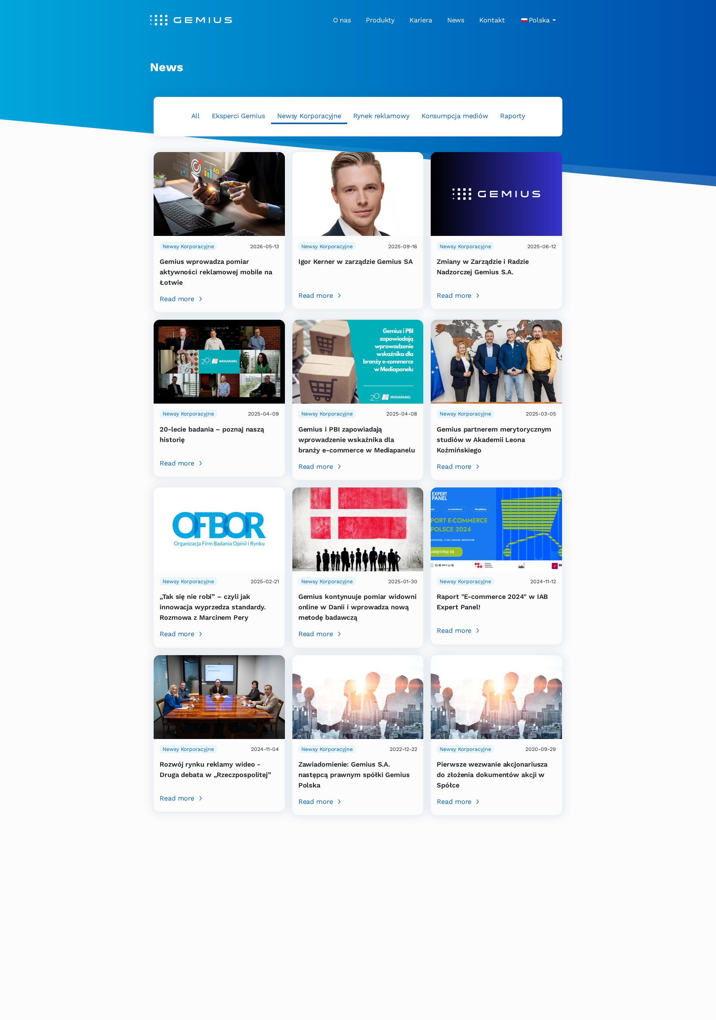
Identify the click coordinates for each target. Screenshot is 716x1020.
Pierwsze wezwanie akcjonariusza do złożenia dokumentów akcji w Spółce (492, 774)
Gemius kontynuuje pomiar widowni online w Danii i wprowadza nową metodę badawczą (357, 607)
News (456, 20)
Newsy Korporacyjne (309, 116)
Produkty (380, 20)
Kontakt (492, 20)
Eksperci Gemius (238, 116)
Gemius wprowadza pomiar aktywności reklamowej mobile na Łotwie (216, 272)
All (195, 116)
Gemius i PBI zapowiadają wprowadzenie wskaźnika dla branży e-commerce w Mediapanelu (356, 439)
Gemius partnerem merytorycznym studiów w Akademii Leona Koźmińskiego (494, 439)
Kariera (420, 20)
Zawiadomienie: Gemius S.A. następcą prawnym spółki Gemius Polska (354, 774)
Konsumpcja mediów (454, 116)
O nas (342, 20)
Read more (177, 299)
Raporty (512, 116)
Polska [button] (539, 20)
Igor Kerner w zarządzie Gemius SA (355, 261)
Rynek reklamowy (381, 116)
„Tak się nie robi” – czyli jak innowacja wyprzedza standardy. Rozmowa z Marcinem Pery (213, 607)
